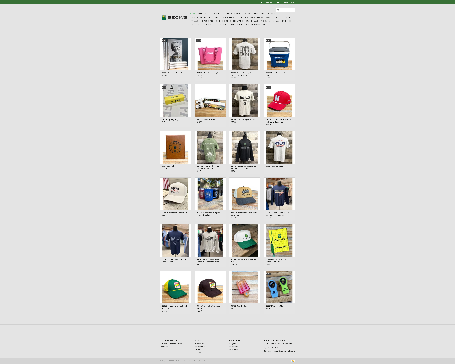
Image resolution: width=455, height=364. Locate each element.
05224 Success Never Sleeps (174, 73)
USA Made (194, 21)
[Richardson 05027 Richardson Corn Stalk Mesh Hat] (244, 193)
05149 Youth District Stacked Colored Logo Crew (243, 167)
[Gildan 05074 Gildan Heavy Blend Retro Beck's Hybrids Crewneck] (279, 193)
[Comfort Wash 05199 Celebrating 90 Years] (244, 100)
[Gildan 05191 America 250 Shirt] (279, 147)
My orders (233, 347)
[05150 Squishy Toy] (244, 287)
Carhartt (286, 21)
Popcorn (246, 13)
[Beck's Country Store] (174, 17)
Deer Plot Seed (223, 21)
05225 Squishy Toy (170, 119)
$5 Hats (276, 21)
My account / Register (287, 2)
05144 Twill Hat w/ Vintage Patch (208, 307)
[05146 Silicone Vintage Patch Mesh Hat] (175, 287)
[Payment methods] (292, 361)
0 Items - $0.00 (269, 2)
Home (192, 13)
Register (232, 344)
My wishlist (233, 350)
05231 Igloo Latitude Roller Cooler (277, 74)
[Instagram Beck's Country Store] (234, 330)
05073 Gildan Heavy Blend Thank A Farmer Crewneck (208, 260)
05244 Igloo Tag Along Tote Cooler (209, 74)
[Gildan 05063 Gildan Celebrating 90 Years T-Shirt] (175, 240)
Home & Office (272, 17)
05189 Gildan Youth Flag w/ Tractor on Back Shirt (208, 167)
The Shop (285, 17)
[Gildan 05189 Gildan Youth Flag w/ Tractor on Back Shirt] (210, 147)
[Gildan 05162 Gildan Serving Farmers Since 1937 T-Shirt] (244, 54)
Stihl (192, 25)
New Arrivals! (233, 13)
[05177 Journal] (175, 147)
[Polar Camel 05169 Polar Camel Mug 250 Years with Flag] (210, 193)
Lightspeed (201, 361)
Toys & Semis (207, 21)
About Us (164, 347)
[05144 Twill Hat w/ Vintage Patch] (210, 287)
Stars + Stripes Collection (229, 25)
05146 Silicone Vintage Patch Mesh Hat (174, 307)
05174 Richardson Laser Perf (174, 213)
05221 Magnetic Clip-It (275, 306)
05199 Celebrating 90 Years (243, 119)
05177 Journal (168, 166)
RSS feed (198, 353)
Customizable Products (258, 21)
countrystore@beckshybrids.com (281, 351)
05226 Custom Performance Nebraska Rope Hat (278, 120)
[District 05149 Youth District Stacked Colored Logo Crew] (244, 147)
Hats (216, 17)
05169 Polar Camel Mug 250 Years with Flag (209, 214)
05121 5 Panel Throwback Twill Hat (244, 260)
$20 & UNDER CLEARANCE (256, 25)
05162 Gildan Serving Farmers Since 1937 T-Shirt (244, 74)
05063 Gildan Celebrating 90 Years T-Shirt (174, 260)
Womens (264, 13)
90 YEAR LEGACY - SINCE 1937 (210, 13)
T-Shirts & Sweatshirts (201, 17)
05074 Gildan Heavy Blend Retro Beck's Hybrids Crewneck (277, 214)
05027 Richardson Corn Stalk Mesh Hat (244, 214)
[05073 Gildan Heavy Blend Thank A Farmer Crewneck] (210, 240)
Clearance (238, 21)
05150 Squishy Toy (239, 306)
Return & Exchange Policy (171, 344)
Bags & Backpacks (254, 17)
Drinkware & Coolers (232, 17)
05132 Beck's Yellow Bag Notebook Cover (276, 260)
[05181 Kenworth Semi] (210, 100)
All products (199, 344)
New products (200, 347)
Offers (197, 350)
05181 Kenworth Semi (206, 119)
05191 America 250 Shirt (276, 166)
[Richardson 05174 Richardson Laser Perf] (175, 193)
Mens (255, 13)
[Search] (278, 10)
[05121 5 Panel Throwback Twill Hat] (244, 240)
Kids (273, 13)
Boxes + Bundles (205, 25)
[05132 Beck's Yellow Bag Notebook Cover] (279, 240)
